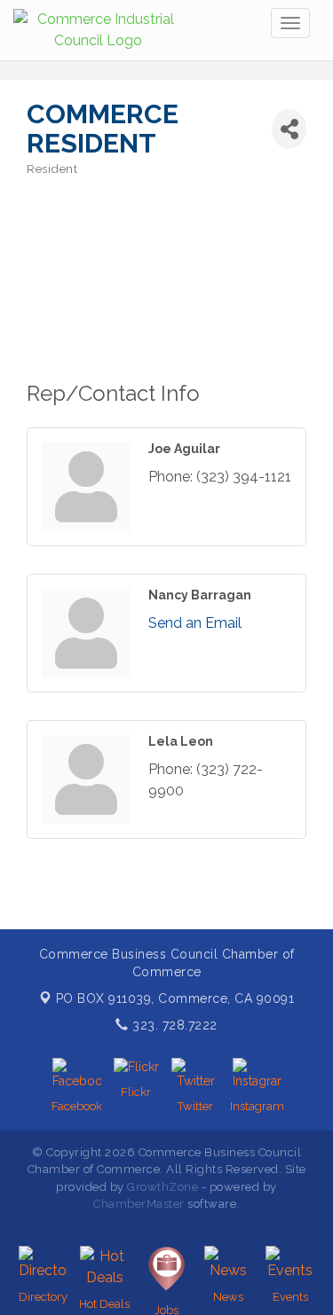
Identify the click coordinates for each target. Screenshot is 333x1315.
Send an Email (195, 622)
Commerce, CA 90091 (175, 998)
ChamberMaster (139, 1203)
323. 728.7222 (173, 1025)
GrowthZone (162, 1187)
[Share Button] (289, 129)
